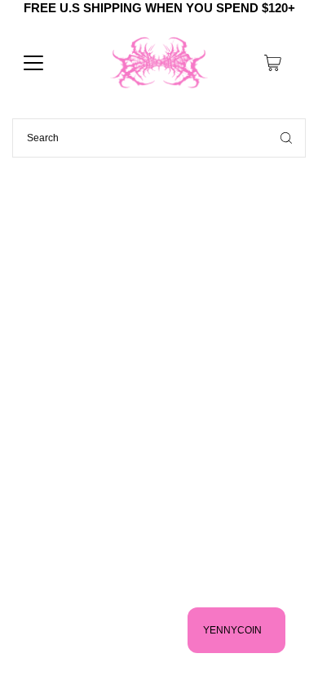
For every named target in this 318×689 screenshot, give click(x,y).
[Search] (286, 138)
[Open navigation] (33, 62)
